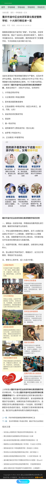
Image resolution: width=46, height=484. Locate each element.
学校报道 (19, 12)
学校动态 (21, 7)
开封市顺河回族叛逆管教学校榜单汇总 (21, 418)
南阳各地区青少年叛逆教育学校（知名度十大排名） (22, 448)
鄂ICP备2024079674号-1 (26, 477)
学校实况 (41, 7)
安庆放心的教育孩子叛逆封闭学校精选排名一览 (20, 432)
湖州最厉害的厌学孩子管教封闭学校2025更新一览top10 (23, 460)
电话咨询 (24, 482)
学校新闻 (11, 7)
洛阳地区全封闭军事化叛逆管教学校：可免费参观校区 (22, 464)
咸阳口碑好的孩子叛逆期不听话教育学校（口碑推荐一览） (24, 468)
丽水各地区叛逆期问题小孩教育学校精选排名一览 (21, 440)
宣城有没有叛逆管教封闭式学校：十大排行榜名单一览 (22, 456)
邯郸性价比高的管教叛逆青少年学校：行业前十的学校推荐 (24, 444)
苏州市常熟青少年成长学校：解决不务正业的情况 (26, 421)
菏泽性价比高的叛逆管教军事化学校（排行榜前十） (22, 452)
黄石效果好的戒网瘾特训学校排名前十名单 (18, 436)
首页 (3, 7)
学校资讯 (31, 7)
